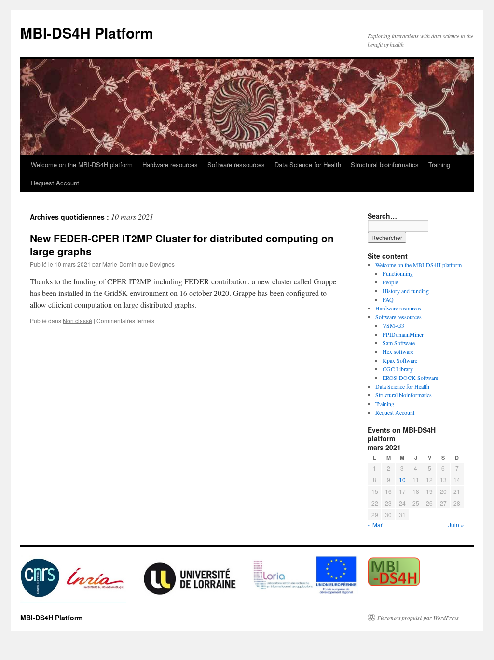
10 (402, 480)
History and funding (406, 291)
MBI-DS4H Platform (86, 32)
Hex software (398, 351)
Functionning (398, 273)
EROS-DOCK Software (410, 377)
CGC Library (398, 369)
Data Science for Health (307, 164)
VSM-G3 (393, 325)
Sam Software (399, 343)
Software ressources (236, 164)
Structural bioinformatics (385, 164)
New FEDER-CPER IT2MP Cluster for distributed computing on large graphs (182, 244)
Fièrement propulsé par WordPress (418, 617)
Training (439, 164)
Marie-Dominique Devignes (138, 264)
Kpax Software (400, 360)
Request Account (55, 182)
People (390, 282)
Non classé (77, 320)
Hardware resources (170, 164)
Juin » (456, 524)
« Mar (375, 524)
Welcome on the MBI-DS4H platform (82, 164)
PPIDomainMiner (403, 334)
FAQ (388, 299)
